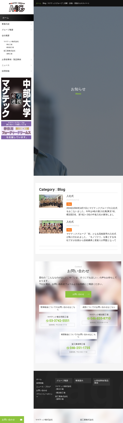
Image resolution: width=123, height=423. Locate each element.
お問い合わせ (8, 419)
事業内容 (5, 24)
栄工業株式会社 (9, 51)
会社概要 (5, 35)
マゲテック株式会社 (11, 41)
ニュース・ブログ (43, 387)
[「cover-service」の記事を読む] (16, 99)
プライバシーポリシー (44, 395)
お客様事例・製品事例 (11, 59)
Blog (69, 204)
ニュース (5, 65)
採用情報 (5, 71)
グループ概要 (7, 30)
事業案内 (79, 380)
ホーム (38, 3)
